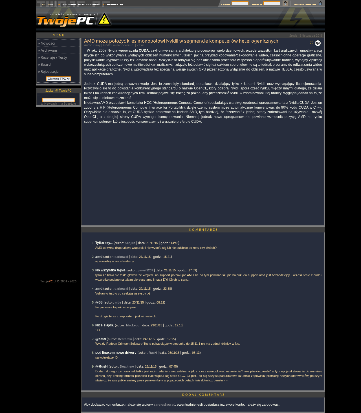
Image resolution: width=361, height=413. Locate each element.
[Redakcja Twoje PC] (113, 5)
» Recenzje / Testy (52, 57)
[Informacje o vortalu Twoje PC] (78, 5)
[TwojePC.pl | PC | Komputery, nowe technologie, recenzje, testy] (46, 5)
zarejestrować (164, 405)
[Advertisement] (222, 19)
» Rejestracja (48, 71)
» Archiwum (47, 50)
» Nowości (46, 43)
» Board (44, 64)
